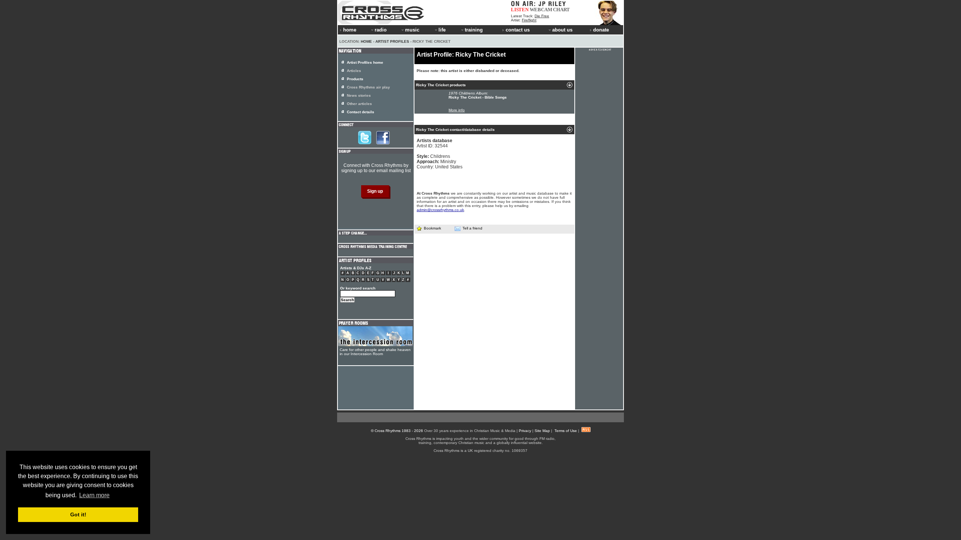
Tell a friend (472, 228)
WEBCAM (541, 9)
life (442, 30)
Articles (354, 71)
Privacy (525, 431)
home (349, 30)
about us (562, 30)
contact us (518, 30)
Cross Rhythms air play (368, 87)
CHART (561, 9)
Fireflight (529, 20)
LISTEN (520, 9)
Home (366, 41)
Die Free (542, 16)
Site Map (542, 431)
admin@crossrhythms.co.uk (440, 210)
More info (457, 110)
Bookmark (432, 228)
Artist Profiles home (365, 62)
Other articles (359, 104)
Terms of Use (565, 431)
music (412, 30)
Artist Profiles (392, 41)
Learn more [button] (94, 495)
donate (601, 30)
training (474, 30)
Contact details (360, 112)
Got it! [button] (78, 515)
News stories (359, 95)
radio (381, 30)
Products (355, 79)
